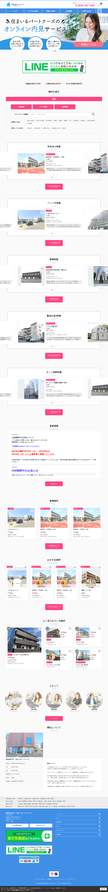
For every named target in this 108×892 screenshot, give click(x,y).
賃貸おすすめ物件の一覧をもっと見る (54, 607)
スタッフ (58, 818)
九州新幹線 (49, 803)
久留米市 (29, 128)
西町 (64, 801)
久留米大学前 (28, 806)
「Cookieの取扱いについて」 (17, 889)
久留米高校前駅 (91, 120)
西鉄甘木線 (42, 803)
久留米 (68, 806)
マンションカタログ (40, 879)
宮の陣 (73, 806)
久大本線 (20, 803)
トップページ (59, 814)
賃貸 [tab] (54, 99)
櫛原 (47, 806)
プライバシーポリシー (59, 879)
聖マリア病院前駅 (74, 120)
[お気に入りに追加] (42, 156)
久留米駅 (82, 120)
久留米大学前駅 (40, 120)
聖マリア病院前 (53, 806)
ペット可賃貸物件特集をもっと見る (54, 243)
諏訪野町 (59, 801)
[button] (51, 177)
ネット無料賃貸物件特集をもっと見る (54, 412)
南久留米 (35, 806)
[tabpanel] (54, 31)
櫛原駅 (65, 120)
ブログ (57, 826)
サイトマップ (71, 879)
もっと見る (54, 718)
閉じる (103, 889)
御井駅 (60, 120)
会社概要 (69, 11)
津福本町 (40, 801)
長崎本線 (55, 803)
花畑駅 (55, 120)
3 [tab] (55, 50)
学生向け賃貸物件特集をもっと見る (54, 186)
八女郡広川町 (37, 128)
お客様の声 (59, 822)
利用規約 (49, 879)
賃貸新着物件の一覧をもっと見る (54, 546)
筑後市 (64, 128)
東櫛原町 (24, 801)
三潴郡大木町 (45, 128)
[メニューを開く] (99, 10)
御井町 (30, 801)
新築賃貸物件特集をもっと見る (54, 299)
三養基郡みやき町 (55, 128)
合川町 (20, 801)
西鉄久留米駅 (30, 120)
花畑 (40, 806)
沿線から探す (50, 11)
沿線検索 (21, 107)
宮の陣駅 (29, 123)
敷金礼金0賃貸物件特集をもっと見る (54, 355)
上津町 (45, 801)
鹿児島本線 (35, 803)
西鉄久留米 (21, 806)
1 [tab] (52, 50)
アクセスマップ (60, 830)
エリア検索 (43, 107)
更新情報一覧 (54, 483)
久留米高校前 (62, 806)
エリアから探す (33, 11)
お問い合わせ (86, 11)
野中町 (35, 801)
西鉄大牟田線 (27, 803)
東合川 (54, 801)
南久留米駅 (49, 120)
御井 (43, 806)
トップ (15, 11)
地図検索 (65, 107)
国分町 (50, 801)
